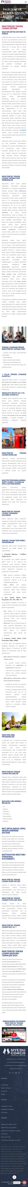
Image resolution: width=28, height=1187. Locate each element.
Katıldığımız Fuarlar (6, 1106)
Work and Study (6, 1137)
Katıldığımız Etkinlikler (7, 1109)
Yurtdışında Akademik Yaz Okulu (11, 1140)
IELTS (9, 210)
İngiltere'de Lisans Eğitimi (8, 1127)
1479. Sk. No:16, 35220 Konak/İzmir (16, 1062)
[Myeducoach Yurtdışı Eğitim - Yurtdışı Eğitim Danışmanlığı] (6, 2)
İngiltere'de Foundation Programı (11, 1130)
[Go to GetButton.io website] (24, 1185)
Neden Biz (4, 1091)
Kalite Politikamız (6, 1088)
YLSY (3, 468)
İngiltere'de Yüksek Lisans (9, 1124)
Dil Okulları (4, 1112)
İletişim (3, 1094)
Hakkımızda (4, 1085)
